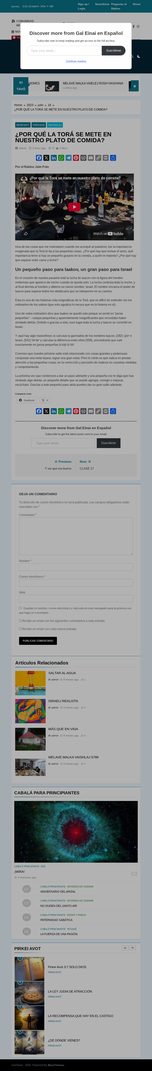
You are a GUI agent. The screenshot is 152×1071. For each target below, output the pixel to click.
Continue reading (76, 61)
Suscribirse (113, 50)
